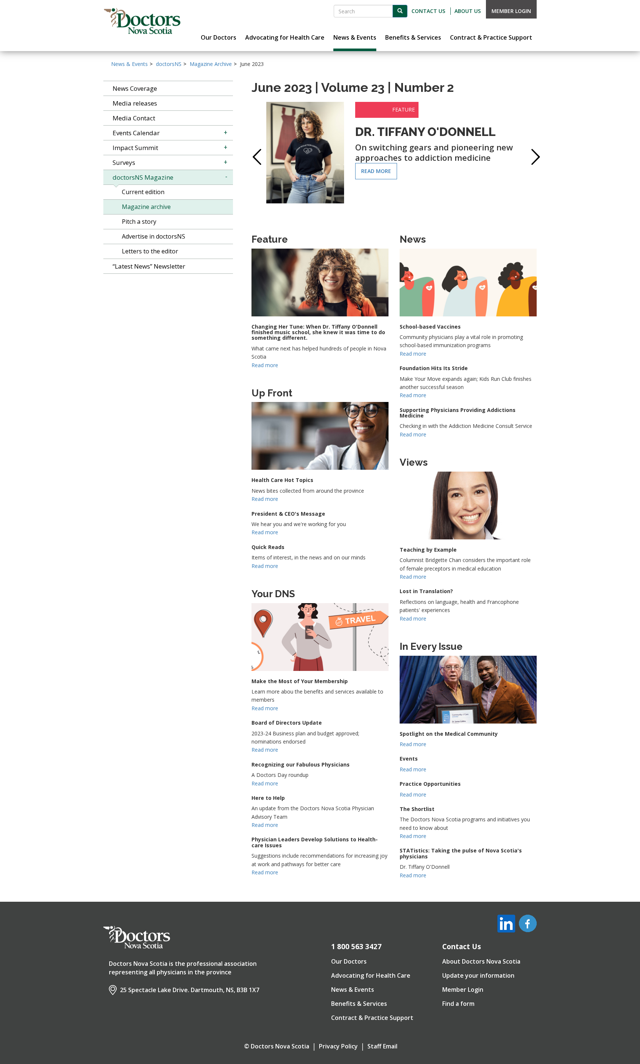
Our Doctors (349, 961)
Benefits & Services (359, 1004)
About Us (467, 10)
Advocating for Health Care (370, 975)
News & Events (129, 63)
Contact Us (428, 10)
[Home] (142, 21)
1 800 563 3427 (356, 946)
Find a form (458, 1004)
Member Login (511, 10)
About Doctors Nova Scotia (481, 961)
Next (533, 156)
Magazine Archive (211, 63)
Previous (255, 156)
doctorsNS (168, 63)
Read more (376, 170)
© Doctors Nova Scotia (276, 1046)
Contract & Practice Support (372, 1018)
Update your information (478, 975)
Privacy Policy (338, 1046)
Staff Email (382, 1046)
